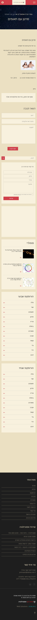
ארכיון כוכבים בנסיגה (29, 554)
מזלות (34, 489)
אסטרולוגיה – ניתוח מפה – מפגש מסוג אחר (22, 533)
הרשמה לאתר (31, 507)
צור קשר (33, 511)
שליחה (11, 198)
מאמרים (20, 14)
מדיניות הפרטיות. (17, 194)
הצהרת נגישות (31, 514)
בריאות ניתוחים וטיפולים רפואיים (25, 540)
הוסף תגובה (12, 149)
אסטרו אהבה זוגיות (30, 536)
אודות (34, 486)
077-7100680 (21, 579)
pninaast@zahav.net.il (27, 572)
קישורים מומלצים (30, 551)
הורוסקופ (33, 493)
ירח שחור (33, 503)
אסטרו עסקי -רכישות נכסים (27, 544)
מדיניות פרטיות (31, 518)
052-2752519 (31, 579)
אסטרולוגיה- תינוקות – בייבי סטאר (25, 547)
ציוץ (34, 89)
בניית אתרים (32, 606)
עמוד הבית (28, 14)
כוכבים (33, 496)
